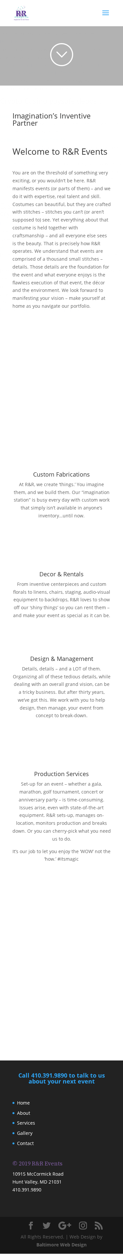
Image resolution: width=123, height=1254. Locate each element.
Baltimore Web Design (61, 1244)
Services (26, 1123)
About (23, 1113)
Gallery (24, 1133)
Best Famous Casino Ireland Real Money (44, 42)
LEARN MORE (61, 527)
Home (23, 1103)
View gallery (62, 1025)
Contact (25, 1143)
